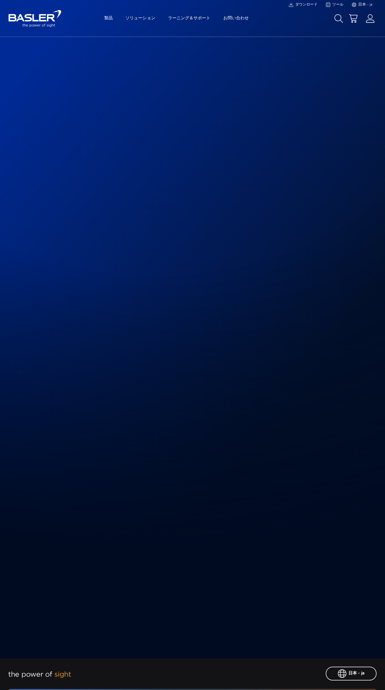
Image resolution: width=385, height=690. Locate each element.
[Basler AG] (34, 18)
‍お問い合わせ (236, 18)
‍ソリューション (140, 18)
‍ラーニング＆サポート (189, 18)
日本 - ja (356, 673)
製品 (108, 18)
